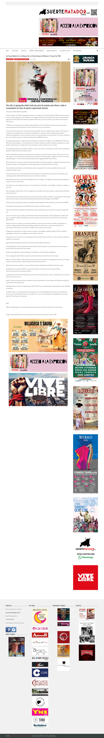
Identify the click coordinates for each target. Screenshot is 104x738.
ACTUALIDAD (15, 50)
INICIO (7, 50)
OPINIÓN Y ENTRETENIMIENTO (36, 50)
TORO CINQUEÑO (77, 50)
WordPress (40, 736)
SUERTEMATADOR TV (52, 50)
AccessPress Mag (51, 736)
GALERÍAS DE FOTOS (65, 50)
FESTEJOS (23, 50)
